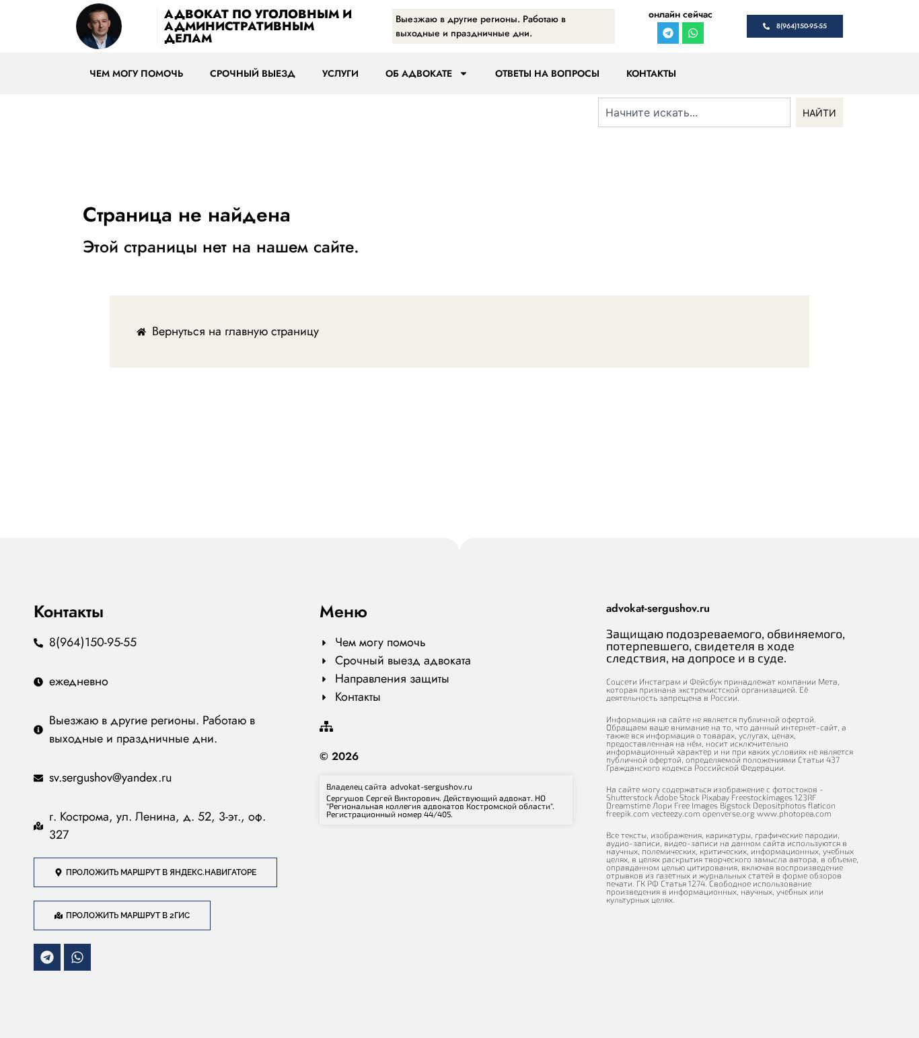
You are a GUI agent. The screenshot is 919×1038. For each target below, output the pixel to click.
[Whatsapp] (693, 33)
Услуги (340, 73)
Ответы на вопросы (547, 73)
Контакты (651, 73)
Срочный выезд (252, 73)
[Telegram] (668, 33)
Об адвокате (418, 73)
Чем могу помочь (136, 73)
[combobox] (694, 112)
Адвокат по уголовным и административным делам (258, 26)
